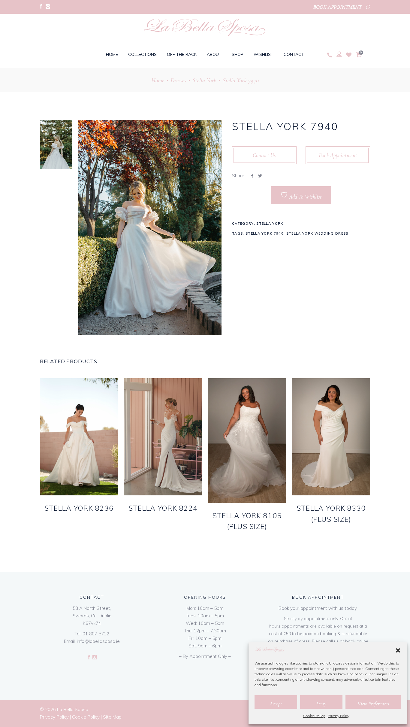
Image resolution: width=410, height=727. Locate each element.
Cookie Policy (314, 715)
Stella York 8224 (162, 508)
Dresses (178, 80)
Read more (68, 517)
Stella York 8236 (78, 508)
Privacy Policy (338, 715)
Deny (321, 703)
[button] (398, 650)
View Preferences (373, 703)
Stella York (204, 80)
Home (157, 80)
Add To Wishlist (305, 196)
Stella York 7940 (265, 233)
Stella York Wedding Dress (317, 233)
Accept (276, 703)
